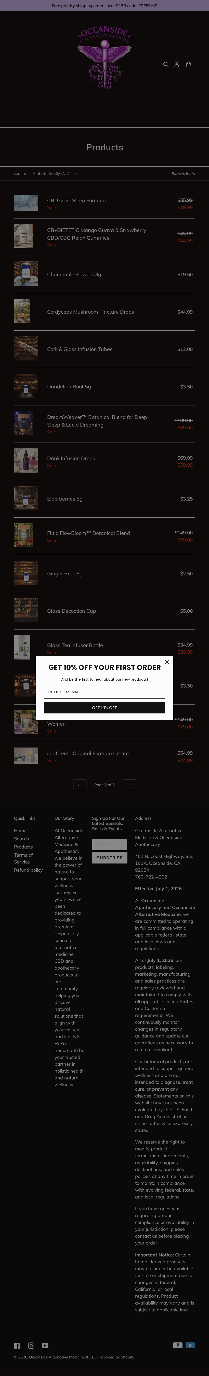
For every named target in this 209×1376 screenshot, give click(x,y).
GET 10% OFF (104, 708)
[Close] (167, 662)
